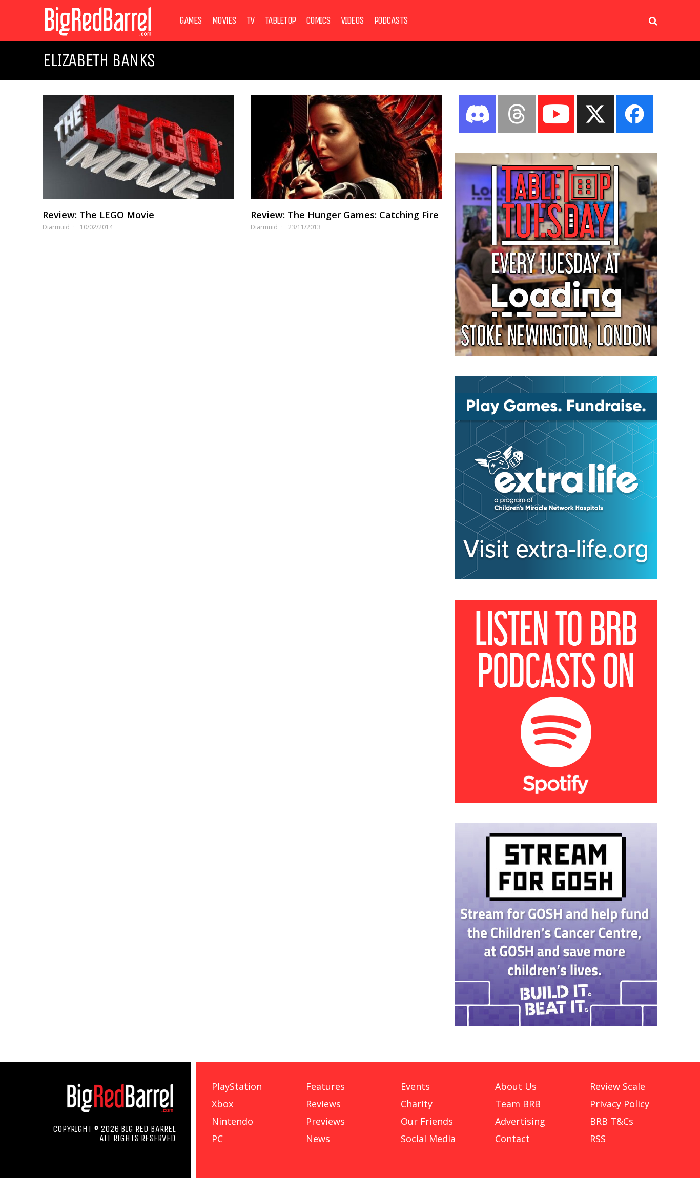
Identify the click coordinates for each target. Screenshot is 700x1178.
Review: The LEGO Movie (98, 214)
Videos (352, 20)
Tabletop (280, 20)
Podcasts (391, 20)
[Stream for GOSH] (556, 1022)
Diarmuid (56, 227)
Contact (512, 1138)
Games (190, 20)
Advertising (520, 1121)
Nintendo (232, 1121)
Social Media (428, 1138)
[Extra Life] (556, 576)
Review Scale (617, 1086)
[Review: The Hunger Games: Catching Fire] (346, 147)
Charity (417, 1104)
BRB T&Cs (611, 1121)
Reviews (323, 1104)
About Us (516, 1086)
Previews (325, 1121)
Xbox (222, 1104)
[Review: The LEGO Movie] (138, 147)
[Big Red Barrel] (98, 38)
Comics (318, 20)
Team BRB (518, 1104)
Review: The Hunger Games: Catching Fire (345, 214)
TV (250, 20)
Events (415, 1086)
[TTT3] (556, 353)
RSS (598, 1138)
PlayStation (237, 1086)
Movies (224, 20)
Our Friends (427, 1121)
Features (325, 1086)
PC (217, 1138)
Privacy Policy (619, 1104)
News (318, 1138)
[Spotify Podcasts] (556, 799)
